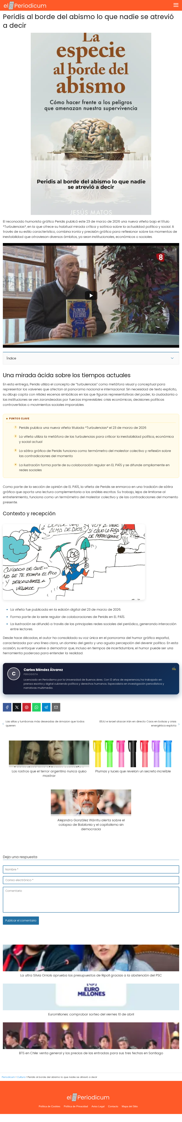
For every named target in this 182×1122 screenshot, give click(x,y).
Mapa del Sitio (130, 1106)
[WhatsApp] (36, 707)
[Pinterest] (26, 707)
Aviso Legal (98, 1106)
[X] (17, 707)
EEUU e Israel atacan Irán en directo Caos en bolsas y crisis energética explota (138, 723)
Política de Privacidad (76, 1106)
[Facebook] (7, 707)
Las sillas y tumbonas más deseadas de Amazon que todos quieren (45, 723)
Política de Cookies (49, 1106)
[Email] (56, 707)
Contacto (113, 1106)
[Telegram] (46, 707)
